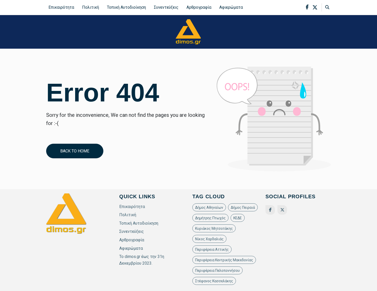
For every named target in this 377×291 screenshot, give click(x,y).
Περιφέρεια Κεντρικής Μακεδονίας (224, 260)
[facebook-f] (307, 7)
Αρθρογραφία (198, 7)
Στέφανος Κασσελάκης (214, 281)
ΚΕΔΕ (237, 218)
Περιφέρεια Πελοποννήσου (217, 270)
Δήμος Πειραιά (243, 207)
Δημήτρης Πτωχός (210, 218)
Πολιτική (90, 7)
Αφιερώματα (231, 7)
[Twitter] (282, 210)
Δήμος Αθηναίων (209, 207)
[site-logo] (188, 31)
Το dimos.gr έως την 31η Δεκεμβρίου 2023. (141, 260)
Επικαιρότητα (61, 7)
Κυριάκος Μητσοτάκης (214, 228)
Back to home (74, 151)
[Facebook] (270, 210)
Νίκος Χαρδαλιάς (209, 239)
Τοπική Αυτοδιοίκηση (126, 7)
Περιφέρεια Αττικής (212, 249)
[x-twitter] (315, 7)
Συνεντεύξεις (166, 7)
